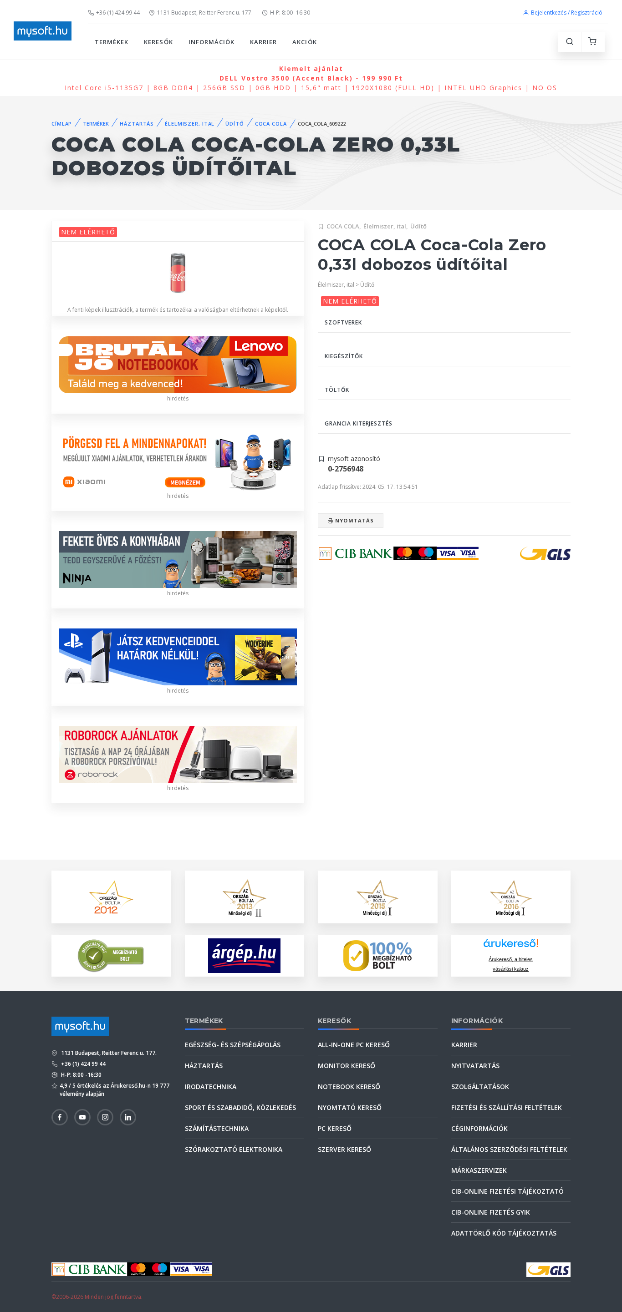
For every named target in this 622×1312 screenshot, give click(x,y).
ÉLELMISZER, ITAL (189, 123)
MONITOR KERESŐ (346, 1065)
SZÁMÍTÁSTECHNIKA (217, 1128)
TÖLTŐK (337, 390)
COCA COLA (271, 123)
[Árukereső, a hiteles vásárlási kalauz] (111, 955)
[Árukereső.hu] (511, 946)
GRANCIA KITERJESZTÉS (359, 423)
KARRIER (263, 42)
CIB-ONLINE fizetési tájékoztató (507, 1191)
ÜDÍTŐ (234, 123)
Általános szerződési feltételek (509, 1149)
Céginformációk (479, 1128)
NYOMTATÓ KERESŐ (350, 1107)
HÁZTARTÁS (137, 123)
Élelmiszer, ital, (385, 226)
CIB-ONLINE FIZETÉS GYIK (490, 1212)
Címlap (61, 123)
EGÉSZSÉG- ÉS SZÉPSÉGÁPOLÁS (232, 1044)
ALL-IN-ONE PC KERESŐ (354, 1044)
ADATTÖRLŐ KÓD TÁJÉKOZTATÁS (503, 1233)
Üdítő (418, 226)
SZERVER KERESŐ (344, 1149)
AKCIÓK (304, 42)
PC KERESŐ (335, 1128)
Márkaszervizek (479, 1170)
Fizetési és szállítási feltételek (506, 1107)
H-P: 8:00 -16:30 (290, 12)
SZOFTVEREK (343, 322)
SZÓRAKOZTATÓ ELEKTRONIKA (233, 1149)
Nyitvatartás (475, 1065)
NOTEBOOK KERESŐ (349, 1086)
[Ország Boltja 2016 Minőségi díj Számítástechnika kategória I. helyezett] (511, 896)
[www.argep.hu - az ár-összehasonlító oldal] (244, 955)
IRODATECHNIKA (210, 1086)
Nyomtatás (353, 520)
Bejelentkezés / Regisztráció (566, 12)
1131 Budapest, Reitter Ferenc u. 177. (205, 12)
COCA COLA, (343, 226)
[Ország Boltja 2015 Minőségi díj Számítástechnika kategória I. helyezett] (377, 896)
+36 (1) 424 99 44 (118, 12)
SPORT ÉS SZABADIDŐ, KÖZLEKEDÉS (240, 1107)
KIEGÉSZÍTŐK (344, 356)
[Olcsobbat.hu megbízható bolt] (377, 955)
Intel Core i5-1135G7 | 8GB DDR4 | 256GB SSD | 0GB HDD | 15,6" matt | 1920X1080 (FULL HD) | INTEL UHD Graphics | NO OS (311, 78)
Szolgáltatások (480, 1086)
